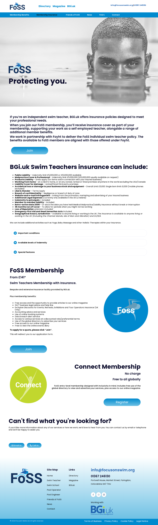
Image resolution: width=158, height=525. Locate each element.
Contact (116, 15)
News (89, 15)
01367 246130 (140, 5)
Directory (45, 6)
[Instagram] (98, 494)
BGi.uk (71, 6)
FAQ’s (102, 15)
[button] (79, 233)
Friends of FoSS (73, 15)
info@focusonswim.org (122, 5)
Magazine (59, 6)
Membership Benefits (19, 15)
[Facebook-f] (93, 494)
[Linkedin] (104, 494)
